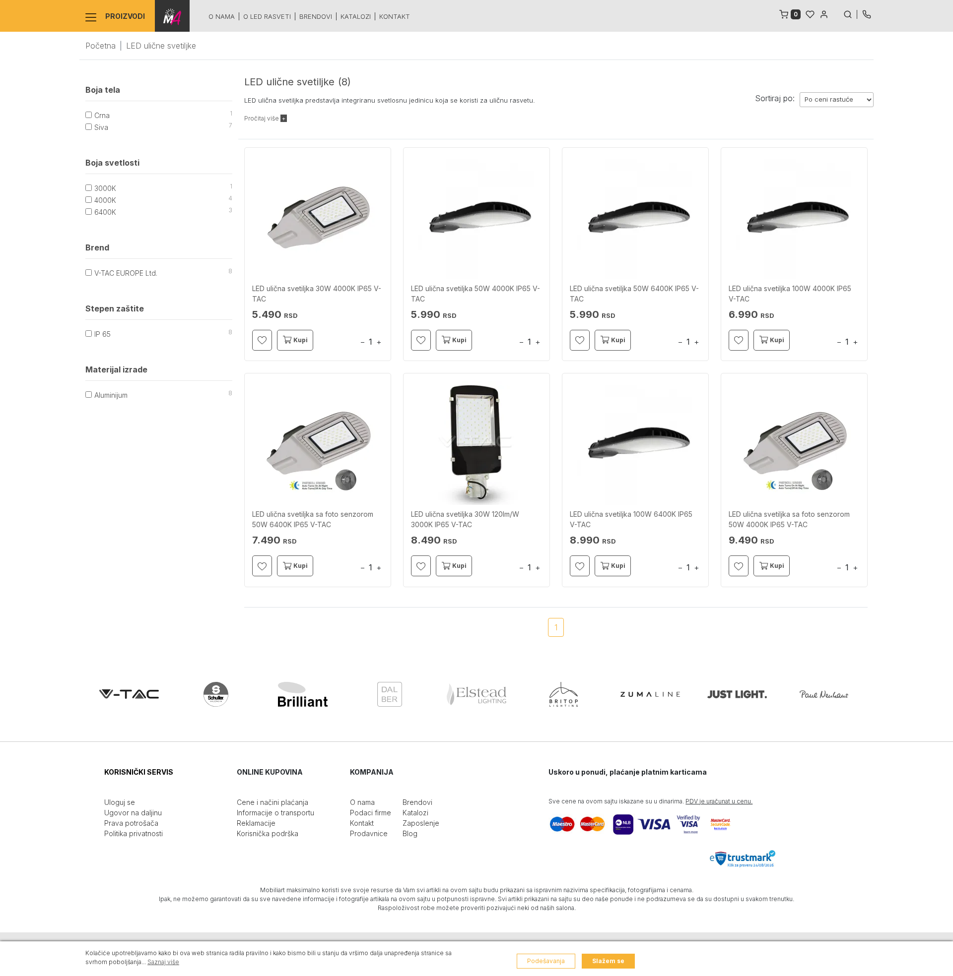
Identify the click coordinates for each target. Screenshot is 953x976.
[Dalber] (389, 694)
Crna (102, 115)
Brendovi (315, 16)
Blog (410, 833)
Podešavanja (546, 961)
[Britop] (563, 694)
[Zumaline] (650, 694)
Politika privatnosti (133, 833)
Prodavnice (369, 833)
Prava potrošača (131, 823)
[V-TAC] (129, 694)
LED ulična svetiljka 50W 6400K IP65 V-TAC (634, 293)
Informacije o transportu (275, 812)
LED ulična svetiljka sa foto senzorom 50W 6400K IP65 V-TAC (312, 519)
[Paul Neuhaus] (824, 694)
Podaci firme (370, 812)
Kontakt (394, 16)
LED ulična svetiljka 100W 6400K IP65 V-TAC (631, 519)
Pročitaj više (262, 118)
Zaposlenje (421, 823)
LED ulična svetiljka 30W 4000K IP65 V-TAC (316, 293)
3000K (105, 188)
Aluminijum (111, 395)
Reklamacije (256, 823)
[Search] (850, 13)
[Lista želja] (810, 13)
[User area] (823, 13)
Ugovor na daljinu (133, 812)
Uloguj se (119, 802)
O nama (221, 16)
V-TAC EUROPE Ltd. (125, 273)
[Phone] (866, 13)
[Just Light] (737, 694)
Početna (100, 46)
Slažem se (608, 961)
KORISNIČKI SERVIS (138, 772)
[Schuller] (216, 694)
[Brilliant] (303, 694)
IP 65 (102, 334)
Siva (101, 127)
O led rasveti (267, 16)
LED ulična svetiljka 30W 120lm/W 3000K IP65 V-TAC (465, 519)
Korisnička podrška (267, 833)
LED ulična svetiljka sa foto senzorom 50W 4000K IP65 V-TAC (789, 519)
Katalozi (355, 16)
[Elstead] (476, 694)
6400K (105, 212)
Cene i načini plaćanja (272, 802)
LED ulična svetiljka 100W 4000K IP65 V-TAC (790, 293)
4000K (105, 200)
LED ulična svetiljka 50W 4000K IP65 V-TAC (475, 293)
